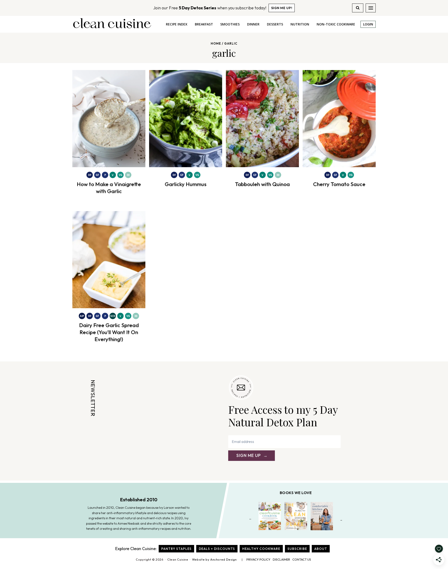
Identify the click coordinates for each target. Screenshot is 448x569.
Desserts (275, 24)
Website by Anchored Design (214, 559)
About (320, 549)
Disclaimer (281, 559)
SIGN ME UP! (281, 8)
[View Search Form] (357, 8)
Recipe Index (176, 24)
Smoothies (230, 24)
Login (368, 24)
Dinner (253, 24)
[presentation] (108, 118)
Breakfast (204, 24)
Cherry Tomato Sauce (339, 184)
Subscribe (297, 549)
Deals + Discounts (217, 549)
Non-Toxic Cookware (336, 24)
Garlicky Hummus (185, 184)
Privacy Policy (258, 559)
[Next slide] (341, 520)
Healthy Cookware (261, 549)
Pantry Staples (176, 549)
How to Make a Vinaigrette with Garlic (109, 187)
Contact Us (301, 559)
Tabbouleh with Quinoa (262, 184)
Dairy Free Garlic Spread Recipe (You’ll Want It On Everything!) (109, 332)
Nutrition (299, 24)
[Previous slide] (250, 520)
